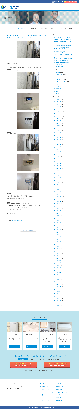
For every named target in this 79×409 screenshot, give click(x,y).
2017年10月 (59, 258)
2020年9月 (58, 175)
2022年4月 (58, 130)
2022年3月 (58, 132)
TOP (19, 28)
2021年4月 (58, 158)
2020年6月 (58, 182)
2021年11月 (59, 142)
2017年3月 (58, 274)
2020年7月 (58, 180)
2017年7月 (58, 265)
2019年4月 (58, 215)
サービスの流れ (47, 400)
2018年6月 (58, 239)
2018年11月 (59, 227)
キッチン (60, 76)
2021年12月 (59, 139)
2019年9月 (58, 203)
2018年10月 (59, 229)
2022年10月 (59, 116)
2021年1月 (58, 165)
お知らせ (58, 93)
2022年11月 (59, 113)
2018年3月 (58, 246)
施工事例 (23, 28)
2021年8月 (58, 149)
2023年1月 (58, 109)
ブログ (57, 86)
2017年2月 (58, 277)
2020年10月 (59, 172)
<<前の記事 (24, 230)
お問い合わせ (61, 394)
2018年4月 (58, 243)
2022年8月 (58, 120)
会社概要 (60, 389)
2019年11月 (59, 199)
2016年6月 (58, 296)
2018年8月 (58, 234)
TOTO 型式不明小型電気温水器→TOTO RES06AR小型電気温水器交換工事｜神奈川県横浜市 (63, 64)
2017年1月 (58, 279)
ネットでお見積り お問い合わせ (23, 365)
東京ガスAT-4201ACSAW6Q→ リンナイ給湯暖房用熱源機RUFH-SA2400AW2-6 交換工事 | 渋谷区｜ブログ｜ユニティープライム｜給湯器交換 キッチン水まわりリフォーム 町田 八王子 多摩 (10, 7)
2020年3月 (58, 189)
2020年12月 (59, 168)
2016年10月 (59, 286)
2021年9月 (58, 146)
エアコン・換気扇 (62, 81)
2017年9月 (58, 260)
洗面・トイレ (61, 79)
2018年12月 (59, 225)
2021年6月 (58, 153)
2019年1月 (58, 222)
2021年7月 (58, 151)
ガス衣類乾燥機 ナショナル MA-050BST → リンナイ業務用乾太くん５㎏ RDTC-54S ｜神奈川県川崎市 (63, 58)
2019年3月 (58, 217)
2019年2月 (58, 220)
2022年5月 (58, 127)
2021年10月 (59, 144)
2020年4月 (58, 187)
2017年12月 (59, 253)
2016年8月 (58, 291)
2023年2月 (58, 106)
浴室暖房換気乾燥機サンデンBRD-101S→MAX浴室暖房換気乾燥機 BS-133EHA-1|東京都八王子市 (63, 47)
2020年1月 (58, 194)
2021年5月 (58, 156)
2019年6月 (58, 210)
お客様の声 (58, 88)
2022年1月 (58, 137)
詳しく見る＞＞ (14, 346)
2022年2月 (58, 135)
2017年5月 (58, 270)
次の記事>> (32, 230)
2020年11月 (59, 170)
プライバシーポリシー (63, 392)
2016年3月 (58, 303)
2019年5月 (58, 213)
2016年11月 (59, 284)
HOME (43, 383)
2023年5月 (58, 99)
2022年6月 (58, 125)
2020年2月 (58, 191)
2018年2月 (58, 248)
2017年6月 (58, 267)
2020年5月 (58, 184)
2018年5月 (58, 241)
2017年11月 (59, 255)
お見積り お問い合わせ (70, 1)
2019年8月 (58, 206)
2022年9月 (58, 118)
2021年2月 (58, 163)
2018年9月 (58, 232)
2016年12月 (59, 281)
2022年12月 (59, 111)
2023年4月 (58, 101)
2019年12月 (59, 196)
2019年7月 (58, 208)
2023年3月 (58, 104)
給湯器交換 (19, 220)
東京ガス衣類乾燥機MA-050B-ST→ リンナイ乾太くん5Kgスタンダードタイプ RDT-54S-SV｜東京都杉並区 (63, 53)
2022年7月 (58, 123)
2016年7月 (58, 293)
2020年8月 (58, 177)
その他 (59, 83)
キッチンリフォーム (48, 392)
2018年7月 (58, 236)
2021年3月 (58, 161)
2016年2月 (58, 305)
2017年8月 (58, 262)
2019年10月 (59, 201)
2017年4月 (58, 272)
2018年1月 (58, 251)
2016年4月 (58, 300)
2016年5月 (58, 298)
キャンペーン (59, 91)
